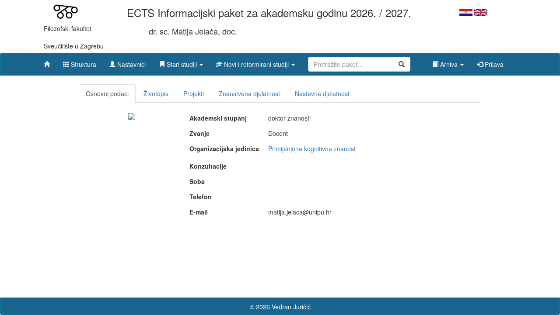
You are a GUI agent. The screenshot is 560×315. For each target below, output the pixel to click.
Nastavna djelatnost (322, 93)
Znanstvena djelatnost (249, 93)
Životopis (156, 93)
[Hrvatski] (465, 11)
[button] (181, 62)
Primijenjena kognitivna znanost (312, 148)
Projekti (193, 93)
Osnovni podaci (107, 93)
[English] (480, 11)
